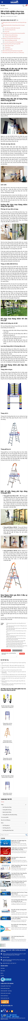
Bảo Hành (3, 970)
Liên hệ (2, 975)
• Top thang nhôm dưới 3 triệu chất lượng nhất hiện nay (15, 634)
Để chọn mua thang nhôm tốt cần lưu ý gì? (11, 38)
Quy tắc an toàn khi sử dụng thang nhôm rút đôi (12, 670)
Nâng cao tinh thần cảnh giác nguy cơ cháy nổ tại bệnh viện (13, 668)
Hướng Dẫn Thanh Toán (6, 986)
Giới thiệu (3, 968)
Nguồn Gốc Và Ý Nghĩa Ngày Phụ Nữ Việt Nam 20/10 (18, 841)
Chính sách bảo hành (5, 988)
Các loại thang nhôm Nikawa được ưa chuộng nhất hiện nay (19, 900)
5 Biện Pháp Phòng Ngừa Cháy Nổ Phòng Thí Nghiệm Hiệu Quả (19, 882)
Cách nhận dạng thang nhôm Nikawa (17, 937)
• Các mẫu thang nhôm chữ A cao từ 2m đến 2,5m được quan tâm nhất (16, 629)
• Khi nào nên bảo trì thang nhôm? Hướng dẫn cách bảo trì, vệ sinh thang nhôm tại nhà (15, 641)
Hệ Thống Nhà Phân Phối (8, 830)
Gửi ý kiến (22, 653)
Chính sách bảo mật (5, 998)
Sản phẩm (3, 5)
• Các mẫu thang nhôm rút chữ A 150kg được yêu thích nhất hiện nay (16, 626)
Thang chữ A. (7, 47)
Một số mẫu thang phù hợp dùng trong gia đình (13, 50)
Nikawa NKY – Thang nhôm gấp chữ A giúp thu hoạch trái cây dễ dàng (14, 672)
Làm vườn (7, 31)
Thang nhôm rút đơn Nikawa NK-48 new (7, 724)
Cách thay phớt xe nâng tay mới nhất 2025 (18, 858)
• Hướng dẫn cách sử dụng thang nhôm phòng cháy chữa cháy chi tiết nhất (16, 639)
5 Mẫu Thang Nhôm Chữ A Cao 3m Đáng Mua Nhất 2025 (19, 866)
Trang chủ (2, 8)
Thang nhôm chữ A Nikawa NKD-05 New (7, 741)
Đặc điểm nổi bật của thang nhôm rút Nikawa (19, 910)
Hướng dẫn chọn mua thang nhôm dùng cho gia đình (14, 33)
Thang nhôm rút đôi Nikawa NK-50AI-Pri (7, 759)
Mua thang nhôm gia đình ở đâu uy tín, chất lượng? (13, 52)
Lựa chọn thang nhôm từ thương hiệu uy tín (14, 42)
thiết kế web (18, 1018)
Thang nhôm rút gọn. (9, 45)
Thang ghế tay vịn (8, 49)
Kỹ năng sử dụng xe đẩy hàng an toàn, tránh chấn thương (14, 674)
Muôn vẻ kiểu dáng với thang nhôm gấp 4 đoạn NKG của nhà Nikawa (13, 681)
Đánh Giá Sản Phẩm (7, 812)
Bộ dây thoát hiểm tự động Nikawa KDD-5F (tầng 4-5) (7, 776)
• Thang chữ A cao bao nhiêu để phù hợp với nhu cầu (16, 631)
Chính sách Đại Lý (4, 995)
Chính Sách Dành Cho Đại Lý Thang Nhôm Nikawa (19, 893)
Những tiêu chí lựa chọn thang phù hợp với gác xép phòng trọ (14, 663)
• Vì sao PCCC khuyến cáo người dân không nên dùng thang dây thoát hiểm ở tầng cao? (16, 644)
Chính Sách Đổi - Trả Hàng (6, 990)
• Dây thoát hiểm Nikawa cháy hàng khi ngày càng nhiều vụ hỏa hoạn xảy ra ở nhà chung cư (16, 646)
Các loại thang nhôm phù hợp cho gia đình (11, 43)
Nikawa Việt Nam (7, 1008)
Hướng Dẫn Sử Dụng (7, 809)
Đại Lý (2, 973)
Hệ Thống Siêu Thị (6, 827)
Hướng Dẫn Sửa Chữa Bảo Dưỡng (10, 814)
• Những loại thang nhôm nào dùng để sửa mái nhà (16, 624)
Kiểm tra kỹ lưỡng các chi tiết (11, 40)
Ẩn (17, 20)
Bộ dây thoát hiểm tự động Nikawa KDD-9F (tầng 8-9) (7, 706)
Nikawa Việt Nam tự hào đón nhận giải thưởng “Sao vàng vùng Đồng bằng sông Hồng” (14, 684)
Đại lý (2, 822)
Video (2, 804)
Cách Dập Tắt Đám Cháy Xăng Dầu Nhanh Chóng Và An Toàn (19, 874)
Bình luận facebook (17, 650)
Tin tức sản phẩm (4, 817)
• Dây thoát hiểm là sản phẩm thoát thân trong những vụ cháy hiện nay (16, 636)
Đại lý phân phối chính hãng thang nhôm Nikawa (18, 925)
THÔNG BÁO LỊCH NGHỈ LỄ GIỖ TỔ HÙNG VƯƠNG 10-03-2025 (19, 848)
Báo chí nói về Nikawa (5, 820)
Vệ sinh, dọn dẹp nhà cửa (10, 29)
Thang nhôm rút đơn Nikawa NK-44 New (7, 794)
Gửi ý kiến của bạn (6, 650)
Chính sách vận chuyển (6, 993)
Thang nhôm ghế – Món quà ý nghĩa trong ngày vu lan (13, 665)
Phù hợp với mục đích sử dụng (11, 35)
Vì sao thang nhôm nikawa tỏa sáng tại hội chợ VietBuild (19, 917)
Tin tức (6, 8)
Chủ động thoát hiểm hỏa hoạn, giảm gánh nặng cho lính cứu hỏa (13, 679)
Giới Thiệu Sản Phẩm (7, 807)
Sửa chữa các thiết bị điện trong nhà (12, 28)
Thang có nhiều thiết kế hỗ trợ (11, 36)
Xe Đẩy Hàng (13, 1014)
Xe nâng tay (16, 1016)
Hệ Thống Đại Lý (6, 825)
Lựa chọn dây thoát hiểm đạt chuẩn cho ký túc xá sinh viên (14, 676)
